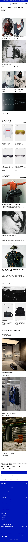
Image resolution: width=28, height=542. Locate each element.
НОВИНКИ (5, 0)
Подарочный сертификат (7, 499)
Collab (5, 148)
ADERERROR (4, 320)
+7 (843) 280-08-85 (5, 455)
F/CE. (16, 0)
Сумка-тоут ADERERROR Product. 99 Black (7, 323)
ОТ (7, 0)
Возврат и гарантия (6, 509)
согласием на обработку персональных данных (15, 475)
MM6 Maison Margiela (19, 141)
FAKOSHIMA (4, 165)
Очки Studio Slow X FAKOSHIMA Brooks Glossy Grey (20, 167)
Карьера (4, 519)
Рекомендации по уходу (7, 503)
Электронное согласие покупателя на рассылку (12, 493)
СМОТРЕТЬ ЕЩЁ (23, 122)
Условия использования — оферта (9, 485)
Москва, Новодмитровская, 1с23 (7, 526)
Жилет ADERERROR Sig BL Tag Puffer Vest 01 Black (20, 323)
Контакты (4, 517)
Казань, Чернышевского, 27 (6, 529)
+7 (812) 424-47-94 (5, 415)
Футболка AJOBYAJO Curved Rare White (6, 144)
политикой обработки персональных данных (9, 476)
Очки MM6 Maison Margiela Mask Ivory (19, 144)
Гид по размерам (5, 505)
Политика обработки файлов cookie (9, 487)
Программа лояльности (7, 501)
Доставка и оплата (6, 507)
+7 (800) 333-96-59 (23, 535)
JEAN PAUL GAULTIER (21, 0)
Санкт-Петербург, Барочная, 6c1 (7, 528)
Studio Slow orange (6, 451)
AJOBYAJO (4, 141)
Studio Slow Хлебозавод (7, 372)
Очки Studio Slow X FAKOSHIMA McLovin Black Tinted (7, 167)
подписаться (14, 472)
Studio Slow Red (5, 412)
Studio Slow (13, 479)
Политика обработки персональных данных (11, 489)
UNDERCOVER (11, 0)
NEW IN (4, 125)
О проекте (4, 515)
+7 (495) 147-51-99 (5, 375)
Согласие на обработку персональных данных (12, 491)
